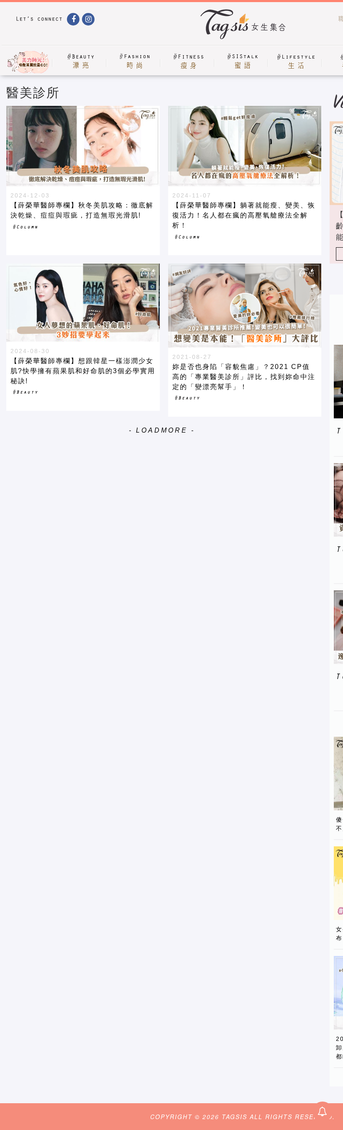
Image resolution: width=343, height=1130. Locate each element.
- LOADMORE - (162, 430)
